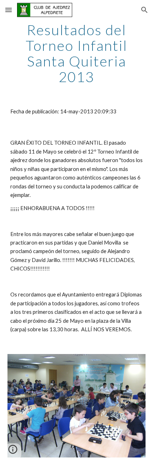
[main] (76, 53)
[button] (8, 10)
